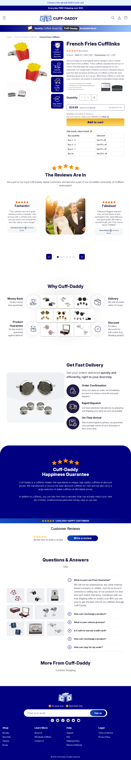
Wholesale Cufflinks (43, 737)
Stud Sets (7, 737)
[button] (4, 18)
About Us (38, 733)
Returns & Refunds (74, 745)
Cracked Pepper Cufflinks (26, 37)
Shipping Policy (73, 741)
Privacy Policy (104, 737)
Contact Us (39, 741)
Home (9, 37)
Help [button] (69, 727)
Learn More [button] (41, 727)
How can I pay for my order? (88, 647)
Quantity (72, 97)
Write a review (83, 538)
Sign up (98, 713)
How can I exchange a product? (90, 614)
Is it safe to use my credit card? (90, 630)
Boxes (5, 745)
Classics (6, 741)
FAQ (68, 737)
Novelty (6, 733)
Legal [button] (101, 727)
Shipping (70, 114)
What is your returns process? (89, 622)
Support (70, 733)
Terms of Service (105, 733)
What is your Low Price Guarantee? (92, 580)
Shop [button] (5, 727)
